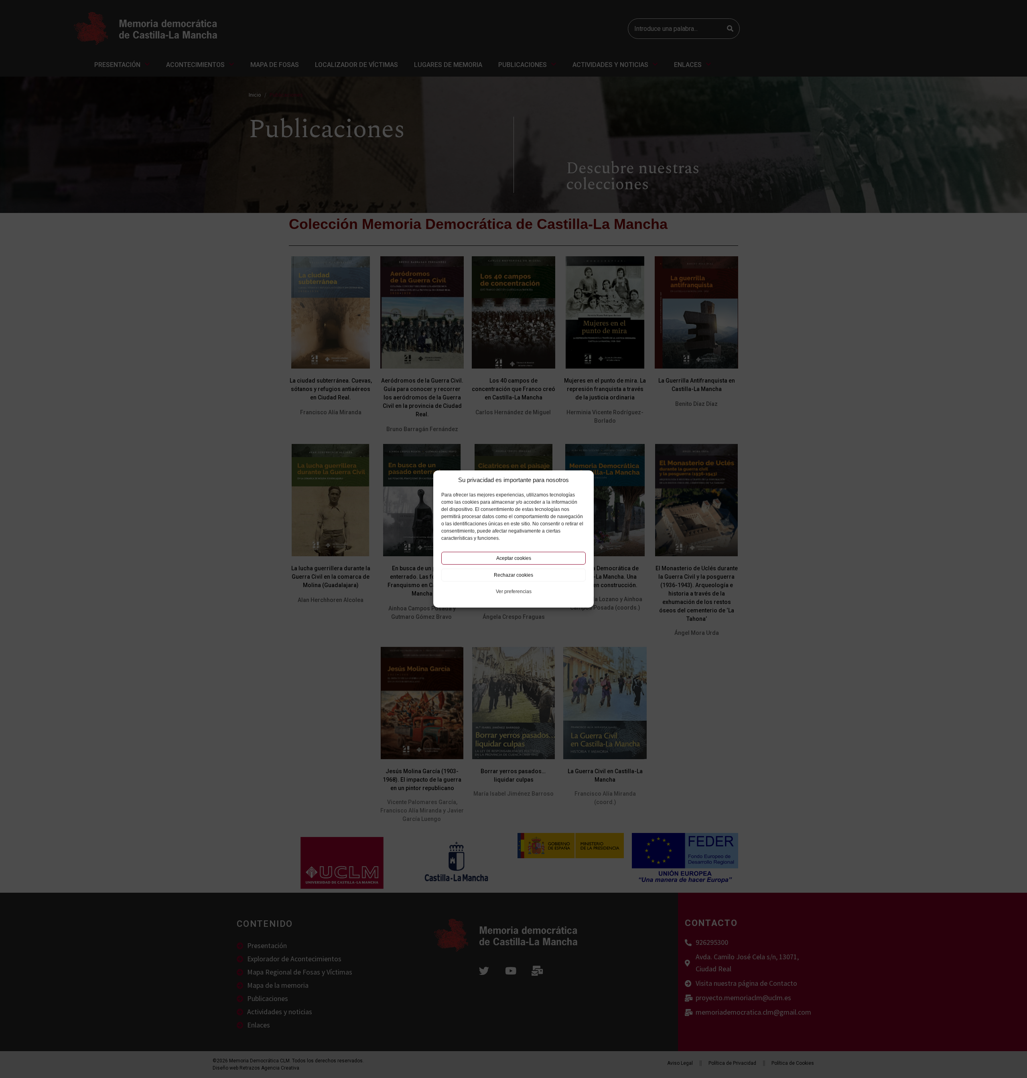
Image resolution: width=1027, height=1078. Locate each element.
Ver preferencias (514, 591)
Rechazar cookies (513, 575)
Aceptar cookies (513, 558)
